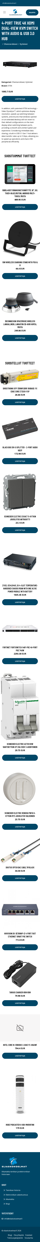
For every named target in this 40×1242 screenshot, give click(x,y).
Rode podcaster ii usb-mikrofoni (20, 1124)
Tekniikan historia (13, 1190)
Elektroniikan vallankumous (17, 1195)
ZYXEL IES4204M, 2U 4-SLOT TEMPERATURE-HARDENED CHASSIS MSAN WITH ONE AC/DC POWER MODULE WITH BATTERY (20, 588)
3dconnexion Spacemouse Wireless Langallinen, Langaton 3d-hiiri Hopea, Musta (20, 324)
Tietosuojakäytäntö (15, 1238)
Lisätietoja (20, 99)
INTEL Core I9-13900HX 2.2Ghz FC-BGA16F (20, 1045)
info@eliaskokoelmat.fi (9, 3)
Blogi (8, 1204)
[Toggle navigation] (4, 12)
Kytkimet (24, 44)
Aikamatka (10, 1199)
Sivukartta (29, 1238)
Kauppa (32, 12)
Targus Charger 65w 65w (20, 992)
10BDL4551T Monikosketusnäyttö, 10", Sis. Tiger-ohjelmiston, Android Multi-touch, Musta (20, 193)
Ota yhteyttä (19, 1235)
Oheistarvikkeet (11, 44)
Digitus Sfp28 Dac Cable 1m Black (20, 867)
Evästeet (28, 1235)
